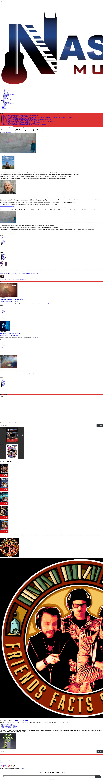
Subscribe (100, 425)
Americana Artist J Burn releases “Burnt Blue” (10, 333)
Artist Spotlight (6, 95)
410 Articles (9, 268)
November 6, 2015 (3, 335)
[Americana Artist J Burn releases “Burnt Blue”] (5, 330)
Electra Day (4, 255)
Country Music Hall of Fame (9, 103)
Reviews (3, 106)
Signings (5, 105)
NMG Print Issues (5, 87)
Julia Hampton (4, 257)
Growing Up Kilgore (7, 90)
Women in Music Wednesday (9, 94)
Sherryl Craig (8, 132)
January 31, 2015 (3, 301)
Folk (3, 256)
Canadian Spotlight (7, 99)
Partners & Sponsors (7, 109)
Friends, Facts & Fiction (21, 720)
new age (3, 258)
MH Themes (21, 768)
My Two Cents (6, 93)
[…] (48, 303)
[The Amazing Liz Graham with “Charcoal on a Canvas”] (8, 296)
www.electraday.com (7, 231)
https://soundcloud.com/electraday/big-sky (7, 206)
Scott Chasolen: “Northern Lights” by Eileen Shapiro (11, 371)
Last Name (2, 758)
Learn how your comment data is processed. (20, 422)
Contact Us (4, 108)
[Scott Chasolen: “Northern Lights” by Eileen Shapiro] (8, 367)
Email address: (2, 760)
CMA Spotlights (7, 102)
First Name (2, 756)
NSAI (5, 104)
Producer (5, 97)
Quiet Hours (4, 259)
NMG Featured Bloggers (6, 127)
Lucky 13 (6, 92)
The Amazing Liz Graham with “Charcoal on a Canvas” (12, 299)
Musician (5, 96)
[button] (7, 724)
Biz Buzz (5, 101)
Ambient (3, 254)
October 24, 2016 (3, 132)
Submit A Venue (7, 111)
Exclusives (4, 88)
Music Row (4, 100)
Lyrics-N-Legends (7, 89)
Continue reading (51, 779)
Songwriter (6, 98)
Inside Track (6, 91)
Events (3, 107)
